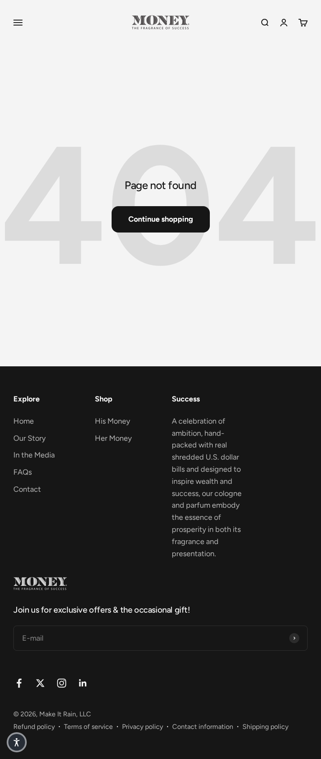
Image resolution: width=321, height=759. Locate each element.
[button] (17, 742)
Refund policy (34, 727)
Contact (27, 489)
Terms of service (88, 727)
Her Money (113, 438)
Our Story (29, 438)
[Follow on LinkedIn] (83, 683)
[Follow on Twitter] (40, 683)
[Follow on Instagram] (61, 683)
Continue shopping (160, 219)
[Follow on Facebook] (19, 683)
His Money (112, 421)
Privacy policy (142, 727)
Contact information (202, 727)
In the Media (34, 455)
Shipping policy (265, 727)
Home (23, 421)
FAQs (22, 472)
